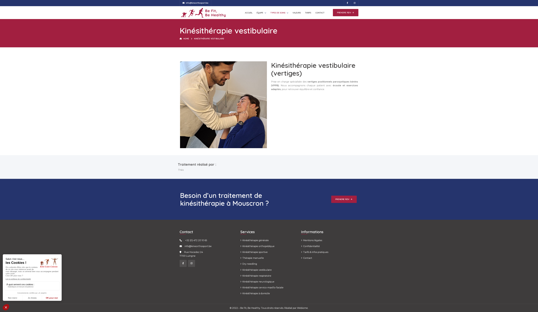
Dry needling (249, 264)
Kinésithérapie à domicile (256, 293)
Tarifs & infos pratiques (315, 252)
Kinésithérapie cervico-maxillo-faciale (262, 287)
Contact (319, 12)
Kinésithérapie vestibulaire (257, 270)
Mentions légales (312, 240)
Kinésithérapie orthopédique (258, 246)
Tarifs (308, 12)
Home (186, 38)
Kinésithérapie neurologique (258, 281)
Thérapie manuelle (253, 258)
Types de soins (277, 12)
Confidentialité (311, 246)
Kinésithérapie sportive (255, 252)
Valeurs (297, 12)
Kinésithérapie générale (255, 240)
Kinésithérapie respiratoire (256, 275)
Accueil (248, 12)
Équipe (260, 12)
